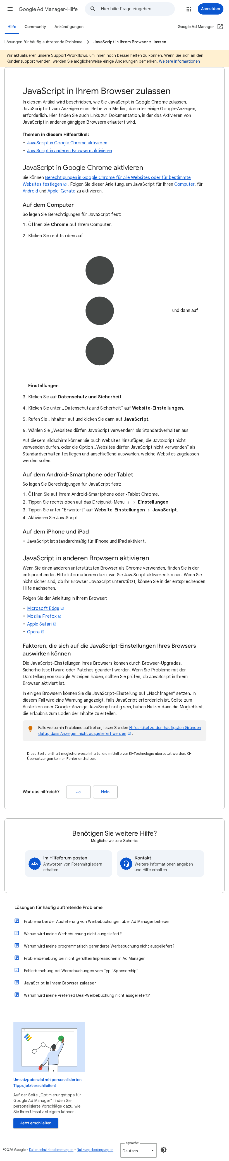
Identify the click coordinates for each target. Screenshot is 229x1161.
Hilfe (12, 26)
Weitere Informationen (179, 61)
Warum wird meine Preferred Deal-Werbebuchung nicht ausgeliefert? (87, 995)
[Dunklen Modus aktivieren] (163, 1150)
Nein (105, 791)
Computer (184, 184)
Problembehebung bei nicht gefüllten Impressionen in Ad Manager (84, 958)
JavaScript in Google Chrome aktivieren (67, 143)
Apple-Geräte (61, 191)
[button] (10, 9)
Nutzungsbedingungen (95, 1150)
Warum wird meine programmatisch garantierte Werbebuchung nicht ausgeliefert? (99, 946)
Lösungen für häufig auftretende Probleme (58, 907)
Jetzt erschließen (35, 1123)
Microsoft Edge (43, 608)
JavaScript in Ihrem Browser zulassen (60, 983)
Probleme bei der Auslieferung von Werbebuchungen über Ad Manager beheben (97, 921)
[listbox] (138, 1150)
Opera (33, 632)
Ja (78, 791)
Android (30, 191)
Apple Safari (39, 624)
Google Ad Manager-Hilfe (48, 9)
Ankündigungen (69, 26)
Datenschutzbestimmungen (51, 1150)
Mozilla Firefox (42, 616)
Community (35, 26)
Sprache (132, 1143)
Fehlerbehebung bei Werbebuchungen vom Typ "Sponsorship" (81, 970)
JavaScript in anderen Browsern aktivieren (69, 151)
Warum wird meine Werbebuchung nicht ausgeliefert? (73, 933)
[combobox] (138, 9)
